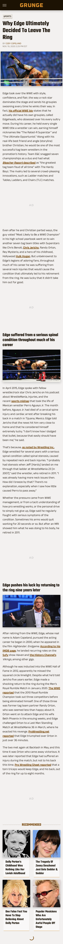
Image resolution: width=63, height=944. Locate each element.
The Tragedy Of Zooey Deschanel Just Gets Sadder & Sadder (47, 867)
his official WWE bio (21, 110)
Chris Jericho (31, 247)
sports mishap (20, 401)
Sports (7, 16)
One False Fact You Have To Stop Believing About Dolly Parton (16, 917)
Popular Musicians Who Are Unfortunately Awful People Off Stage (46, 919)
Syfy (5, 655)
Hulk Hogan (23, 256)
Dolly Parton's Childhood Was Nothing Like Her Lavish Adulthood (15, 867)
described (19, 162)
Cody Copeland (13, 43)
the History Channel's (43, 655)
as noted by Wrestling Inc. (38, 447)
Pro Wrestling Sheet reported (33, 764)
